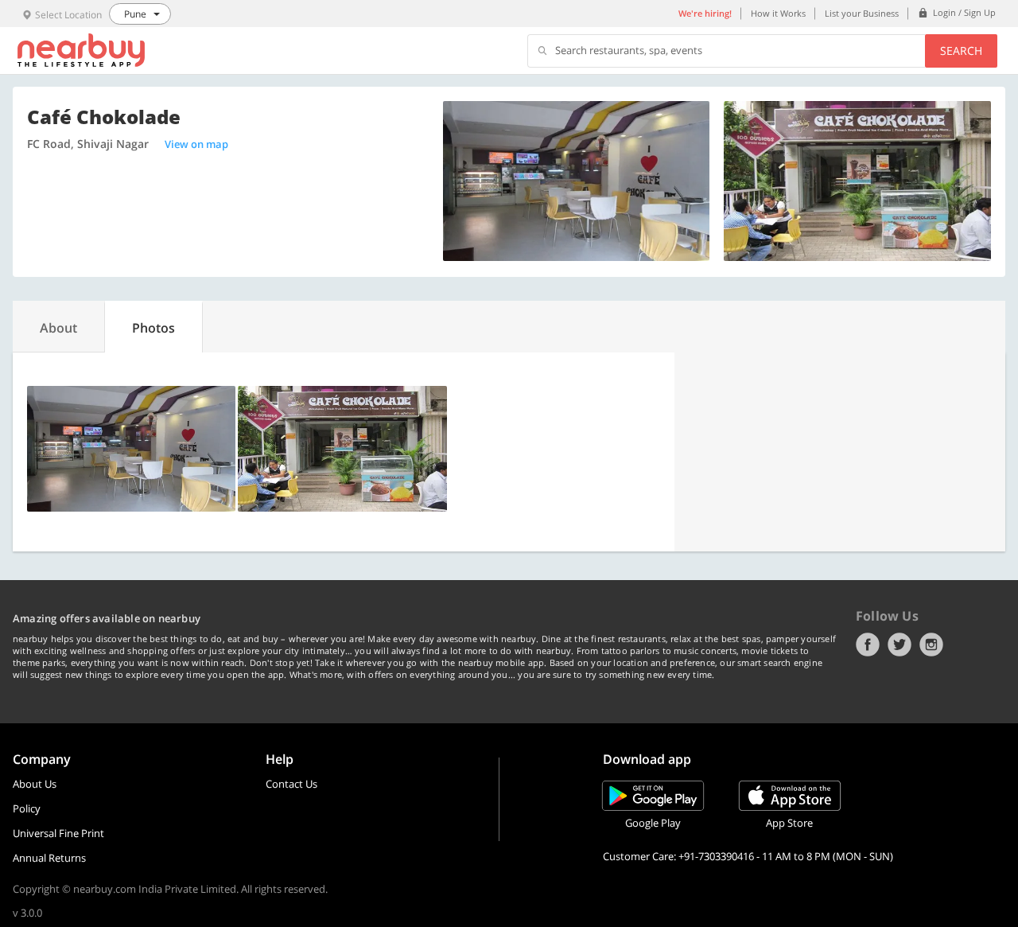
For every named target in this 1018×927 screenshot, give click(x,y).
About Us (34, 784)
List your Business (862, 13)
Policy (27, 808)
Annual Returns (49, 858)
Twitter (899, 644)
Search (961, 50)
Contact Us (291, 784)
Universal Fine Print (58, 833)
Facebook (868, 644)
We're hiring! (705, 13)
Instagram (931, 644)
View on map (196, 144)
